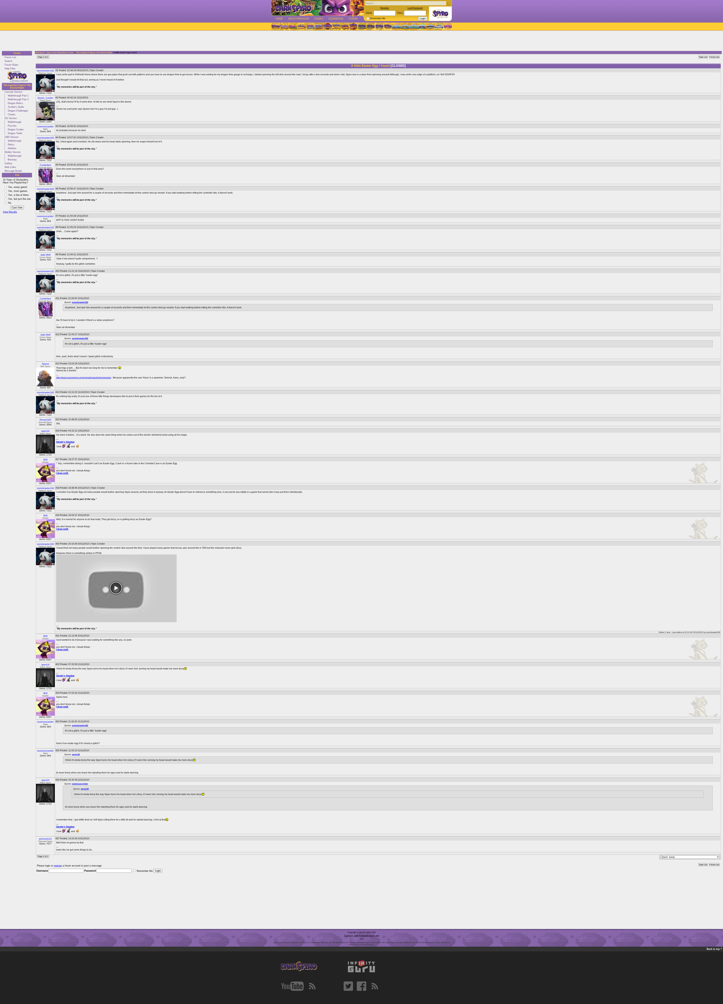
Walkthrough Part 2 (18, 99)
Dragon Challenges (18, 110)
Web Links (10, 167)
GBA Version (11, 137)
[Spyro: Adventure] (336, 26)
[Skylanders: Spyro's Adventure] (396, 26)
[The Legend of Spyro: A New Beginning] (370, 26)
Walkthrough (14, 122)
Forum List (10, 57)
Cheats (11, 114)
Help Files (10, 68)
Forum (353, 18)
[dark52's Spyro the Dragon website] (317, 8)
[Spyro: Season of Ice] (310, 26)
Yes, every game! (17, 187)
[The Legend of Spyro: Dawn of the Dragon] (388, 26)
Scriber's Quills (16, 107)
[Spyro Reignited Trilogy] (275, 26)
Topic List (703, 57)
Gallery (8, 163)
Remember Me (377, 18)
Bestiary (12, 159)
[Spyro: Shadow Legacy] (362, 26)
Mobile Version (13, 152)
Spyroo (45, 364)
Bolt (45, 459)
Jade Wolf (45, 255)
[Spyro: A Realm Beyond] (447, 26)
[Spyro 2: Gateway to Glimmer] (292, 26)
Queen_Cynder (45, 98)
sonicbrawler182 (45, 70)
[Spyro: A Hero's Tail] (353, 26)
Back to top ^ (714, 949)
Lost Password (415, 8)
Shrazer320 (45, 419)
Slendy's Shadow (65, 442)
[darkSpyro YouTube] (292, 986)
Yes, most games (17, 191)
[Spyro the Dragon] (284, 26)
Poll (17, 175)
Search (8, 61)
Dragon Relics (15, 103)
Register (384, 8)
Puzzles (12, 125)
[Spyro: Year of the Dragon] (301, 26)
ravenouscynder (45, 126)
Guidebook (336, 18)
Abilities (12, 148)
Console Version (13, 91)
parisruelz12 (45, 839)
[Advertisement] (360, 41)
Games (318, 18)
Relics (11, 144)
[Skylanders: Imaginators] (439, 26)
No (9, 202)
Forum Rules (11, 64)
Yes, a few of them (18, 195)
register (58, 865)
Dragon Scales (16, 129)
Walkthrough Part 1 (18, 95)
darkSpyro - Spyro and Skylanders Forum (54, 52)
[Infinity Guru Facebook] (361, 986)
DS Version (11, 118)
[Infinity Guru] (361, 966)
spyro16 (45, 431)
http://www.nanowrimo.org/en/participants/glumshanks (83, 377)
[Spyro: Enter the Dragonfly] (327, 26)
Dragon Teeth (15, 133)
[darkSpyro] (299, 966)
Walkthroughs (298, 18)
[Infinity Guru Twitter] (348, 986)
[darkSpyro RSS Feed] (312, 986)
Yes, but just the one (19, 198)
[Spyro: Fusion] (344, 26)
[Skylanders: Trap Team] (422, 26)
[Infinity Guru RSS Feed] (374, 986)
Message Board (13, 170)
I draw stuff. (62, 473)
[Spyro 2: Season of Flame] (318, 26)
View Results (10, 211)
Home (279, 18)
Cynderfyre (45, 165)
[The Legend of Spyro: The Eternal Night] (379, 26)
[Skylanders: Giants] (405, 26)
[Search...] (448, 3)
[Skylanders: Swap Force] (413, 26)
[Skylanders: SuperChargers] (430, 26)
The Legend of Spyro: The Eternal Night (17, 86)
